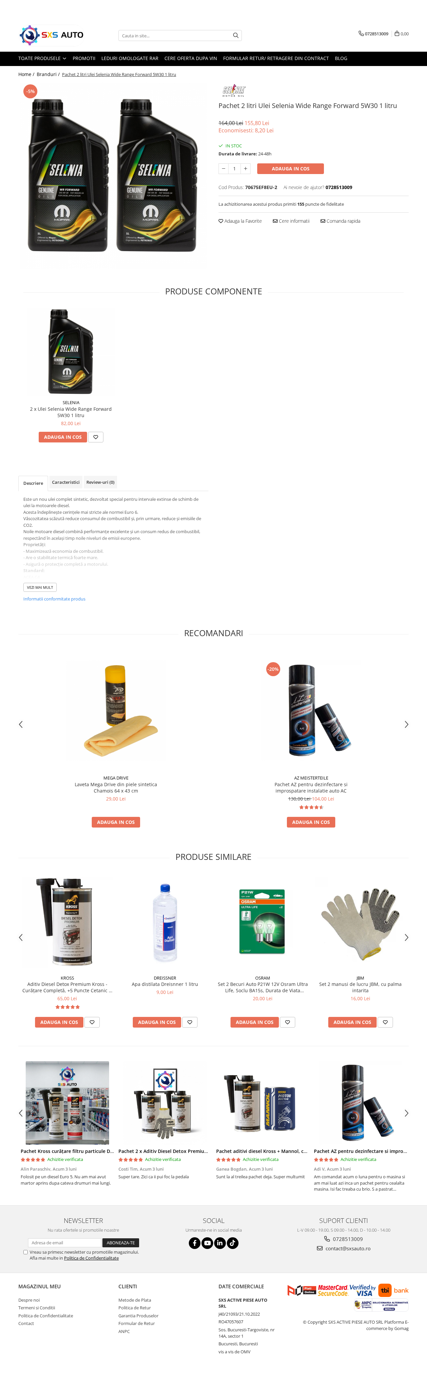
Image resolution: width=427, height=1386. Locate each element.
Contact (26, 1323)
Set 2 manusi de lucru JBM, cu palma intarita (360, 987)
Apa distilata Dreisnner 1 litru (165, 984)
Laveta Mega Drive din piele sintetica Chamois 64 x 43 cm (116, 787)
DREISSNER (165, 978)
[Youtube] (207, 1243)
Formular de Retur (136, 1323)
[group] (113, 176)
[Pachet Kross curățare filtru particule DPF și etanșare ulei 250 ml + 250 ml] (67, 1103)
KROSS (67, 978)
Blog (341, 58)
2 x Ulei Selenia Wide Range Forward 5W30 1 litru (71, 412)
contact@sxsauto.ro (347, 1248)
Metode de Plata (134, 1300)
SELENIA (71, 402)
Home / (27, 74)
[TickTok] (233, 1243)
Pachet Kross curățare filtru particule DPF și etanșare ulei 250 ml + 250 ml (104, 1151)
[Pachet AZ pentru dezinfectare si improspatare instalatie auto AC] (311, 710)
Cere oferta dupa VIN (190, 58)
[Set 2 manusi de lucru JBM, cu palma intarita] (360, 922)
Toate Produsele (40, 58)
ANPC (124, 1331)
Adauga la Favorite (242, 221)
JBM (360, 978)
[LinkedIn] (220, 1243)
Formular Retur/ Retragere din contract (276, 58)
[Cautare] (236, 35)
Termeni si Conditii (36, 1308)
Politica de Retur (134, 1308)
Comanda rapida (342, 221)
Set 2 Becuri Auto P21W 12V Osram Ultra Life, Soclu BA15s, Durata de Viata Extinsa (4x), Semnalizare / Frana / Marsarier (263, 987)
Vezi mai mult (40, 587)
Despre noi (29, 1300)
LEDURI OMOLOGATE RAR (129, 58)
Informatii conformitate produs (54, 599)
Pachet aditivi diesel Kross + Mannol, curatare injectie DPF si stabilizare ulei (302, 1151)
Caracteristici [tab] (66, 482)
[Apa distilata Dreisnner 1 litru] (164, 922)
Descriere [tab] (33, 483)
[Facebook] (194, 1243)
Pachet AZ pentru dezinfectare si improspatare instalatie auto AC (311, 787)
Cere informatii (294, 221)
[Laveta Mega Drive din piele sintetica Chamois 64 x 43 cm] (116, 710)
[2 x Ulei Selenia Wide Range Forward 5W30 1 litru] (71, 352)
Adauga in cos (291, 168)
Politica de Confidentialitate (91, 1258)
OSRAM (262, 978)
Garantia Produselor (138, 1316)
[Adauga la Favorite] (95, 437)
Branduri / (49, 74)
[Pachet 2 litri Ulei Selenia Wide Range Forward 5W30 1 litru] (113, 176)
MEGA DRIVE (115, 778)
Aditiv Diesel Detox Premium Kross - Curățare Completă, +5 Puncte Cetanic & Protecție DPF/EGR (67, 987)
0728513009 (347, 1239)
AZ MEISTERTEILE (311, 778)
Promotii (84, 58)
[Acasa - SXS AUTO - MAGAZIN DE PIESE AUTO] (51, 35)
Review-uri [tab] (100, 482)
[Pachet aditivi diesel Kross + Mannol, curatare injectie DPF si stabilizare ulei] (263, 1103)
